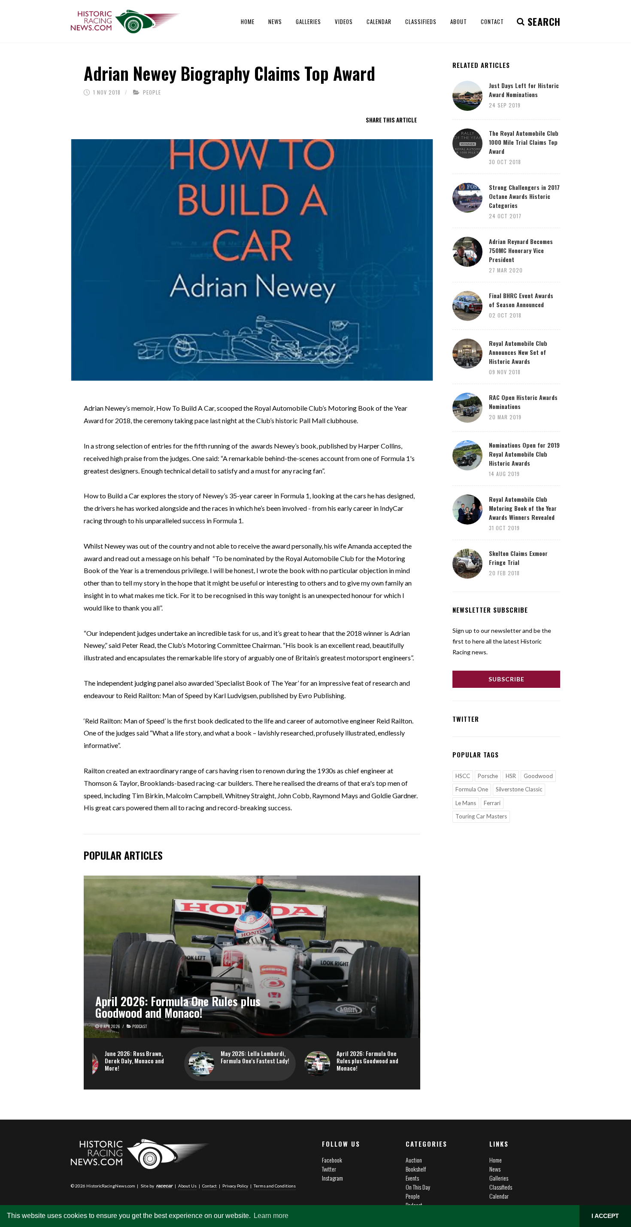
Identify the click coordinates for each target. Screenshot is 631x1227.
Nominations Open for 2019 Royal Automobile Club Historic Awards (524, 453)
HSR (511, 775)
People (152, 92)
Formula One (471, 789)
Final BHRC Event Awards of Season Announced (521, 300)
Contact (209, 1185)
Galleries (498, 1177)
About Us (187, 1185)
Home (495, 1159)
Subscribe (506, 679)
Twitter (329, 1168)
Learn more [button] (271, 1215)
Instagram (332, 1177)
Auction (414, 1159)
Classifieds (500, 1186)
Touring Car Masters (481, 816)
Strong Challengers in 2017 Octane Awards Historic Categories (524, 196)
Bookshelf (416, 1168)
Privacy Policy (235, 1185)
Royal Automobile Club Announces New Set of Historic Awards (518, 352)
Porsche (488, 775)
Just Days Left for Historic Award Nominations (524, 90)
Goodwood (538, 775)
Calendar (499, 1195)
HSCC (462, 775)
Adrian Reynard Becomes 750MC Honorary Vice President (521, 250)
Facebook (332, 1159)
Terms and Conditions (275, 1185)
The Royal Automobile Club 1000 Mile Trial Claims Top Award (523, 142)
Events (412, 1177)
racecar (164, 1185)
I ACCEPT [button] (605, 1215)
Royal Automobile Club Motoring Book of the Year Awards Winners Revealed (523, 508)
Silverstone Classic (519, 789)
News (495, 1168)
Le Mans (465, 803)
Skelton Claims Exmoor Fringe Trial (518, 558)
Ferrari (492, 803)
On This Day (418, 1186)
